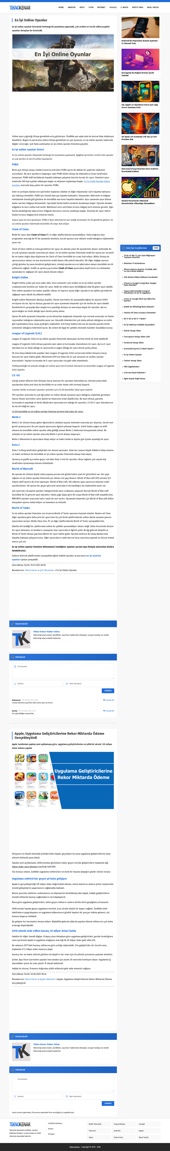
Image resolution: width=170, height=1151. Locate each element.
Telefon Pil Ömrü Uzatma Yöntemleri (140, 313)
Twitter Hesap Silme (133, 361)
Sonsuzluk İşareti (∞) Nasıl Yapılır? (139, 349)
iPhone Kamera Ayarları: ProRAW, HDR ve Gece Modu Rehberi (140, 270)
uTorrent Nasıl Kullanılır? (135, 373)
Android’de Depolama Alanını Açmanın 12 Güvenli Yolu (140, 42)
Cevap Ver (110, 700)
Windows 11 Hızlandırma (134, 263)
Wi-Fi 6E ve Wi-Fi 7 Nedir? (135, 319)
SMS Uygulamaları (131, 367)
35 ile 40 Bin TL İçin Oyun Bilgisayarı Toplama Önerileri (139, 256)
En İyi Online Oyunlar (133, 355)
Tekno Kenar (31, 570)
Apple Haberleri (47, 979)
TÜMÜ (156, 248)
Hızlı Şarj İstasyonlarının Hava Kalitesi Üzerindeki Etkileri (140, 170)
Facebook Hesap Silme (134, 343)
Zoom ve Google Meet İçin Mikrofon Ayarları (139, 300)
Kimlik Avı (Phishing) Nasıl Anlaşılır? (139, 307)
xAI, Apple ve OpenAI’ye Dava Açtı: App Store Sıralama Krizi (140, 106)
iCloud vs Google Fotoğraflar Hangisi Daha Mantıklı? (140, 284)
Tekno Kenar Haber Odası (46, 631)
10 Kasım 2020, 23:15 (28, 711)
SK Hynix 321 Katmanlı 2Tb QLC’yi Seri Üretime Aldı (139, 138)
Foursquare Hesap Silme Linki (137, 337)
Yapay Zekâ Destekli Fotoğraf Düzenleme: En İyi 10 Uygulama (137, 292)
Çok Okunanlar (47, 570)
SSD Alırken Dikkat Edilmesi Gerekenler (141, 277)
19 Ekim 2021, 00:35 (31, 700)
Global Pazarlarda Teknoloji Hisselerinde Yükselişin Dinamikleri (138, 202)
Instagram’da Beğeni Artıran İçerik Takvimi (138, 74)
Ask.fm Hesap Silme (132, 331)
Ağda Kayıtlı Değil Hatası (134, 379)
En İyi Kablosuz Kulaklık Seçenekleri (139, 325)
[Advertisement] (63, 113)
